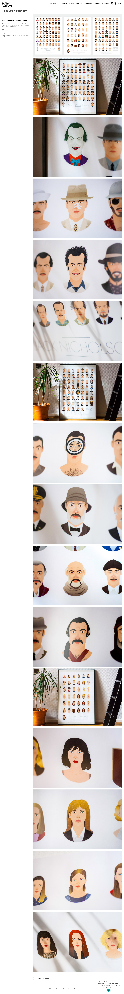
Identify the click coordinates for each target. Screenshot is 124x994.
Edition (79, 4)
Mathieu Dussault (71, 988)
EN (120, 3)
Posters (53, 4)
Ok (109, 990)
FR (118, 3)
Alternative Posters (66, 4)
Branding (88, 4)
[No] (119, 985)
